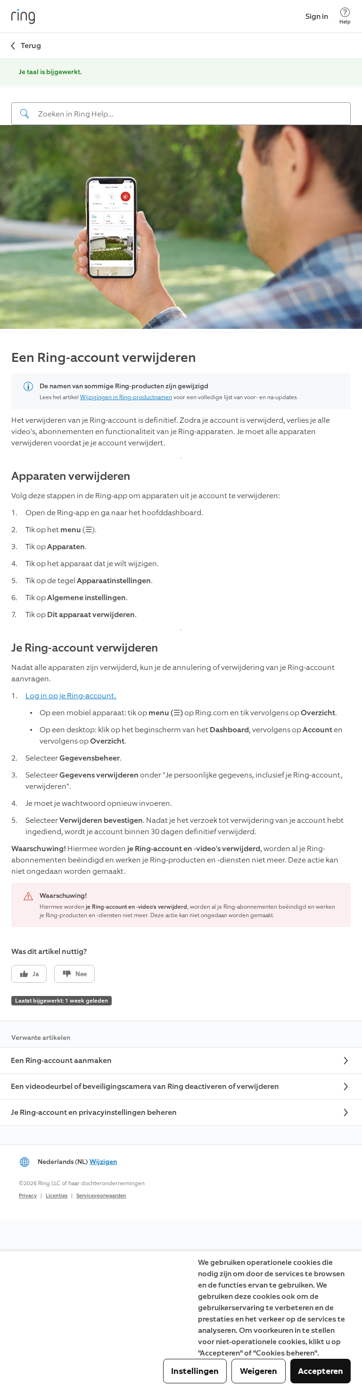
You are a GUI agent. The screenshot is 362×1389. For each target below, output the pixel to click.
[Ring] (23, 16)
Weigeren (258, 1371)
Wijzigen (103, 1161)
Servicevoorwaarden (101, 1195)
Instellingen (195, 1371)
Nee (81, 974)
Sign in (316, 16)
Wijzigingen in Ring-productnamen (126, 397)
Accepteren (320, 1371)
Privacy (28, 1195)
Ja (36, 974)
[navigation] (181, 106)
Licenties (56, 1195)
